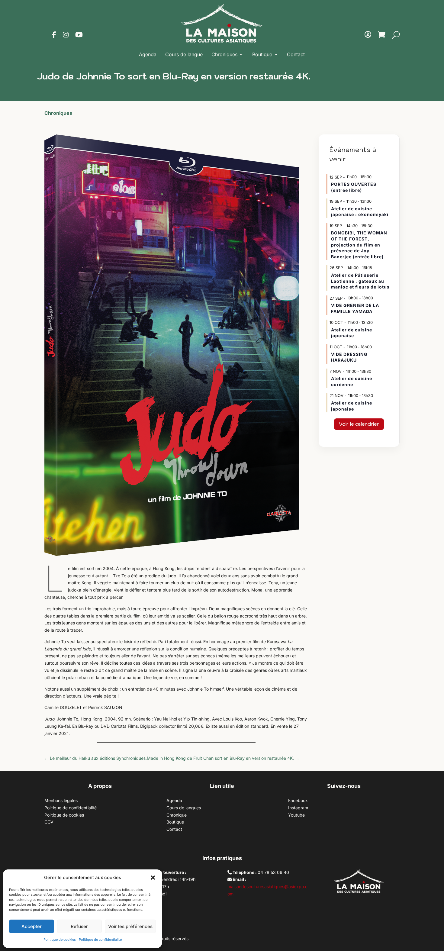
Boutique (262, 54)
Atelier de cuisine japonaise (351, 332)
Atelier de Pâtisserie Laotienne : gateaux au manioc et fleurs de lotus (360, 280)
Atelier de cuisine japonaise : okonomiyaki (359, 211)
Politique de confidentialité (100, 939)
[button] (153, 878)
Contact (296, 54)
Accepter (31, 926)
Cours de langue (184, 54)
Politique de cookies (59, 939)
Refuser (79, 926)
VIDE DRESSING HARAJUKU (349, 357)
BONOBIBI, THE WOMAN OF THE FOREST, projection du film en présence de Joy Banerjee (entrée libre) (359, 244)
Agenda (147, 54)
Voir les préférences (130, 926)
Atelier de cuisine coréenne (351, 381)
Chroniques (224, 54)
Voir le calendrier (359, 424)
